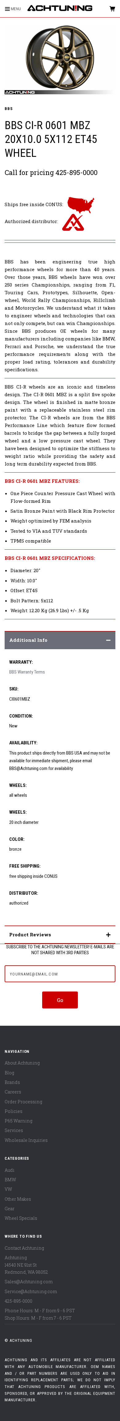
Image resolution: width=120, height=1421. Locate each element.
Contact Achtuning (24, 1248)
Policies (13, 1111)
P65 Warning (18, 1121)
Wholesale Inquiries (26, 1140)
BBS (9, 108)
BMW (10, 1180)
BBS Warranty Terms (27, 672)
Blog (9, 1073)
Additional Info (28, 640)
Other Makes (18, 1199)
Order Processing (23, 1102)
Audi (9, 1170)
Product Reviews (30, 934)
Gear (9, 1208)
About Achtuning (22, 1063)
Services (14, 1130)
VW (8, 1189)
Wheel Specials (21, 1218)
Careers (13, 1092)
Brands (12, 1082)
